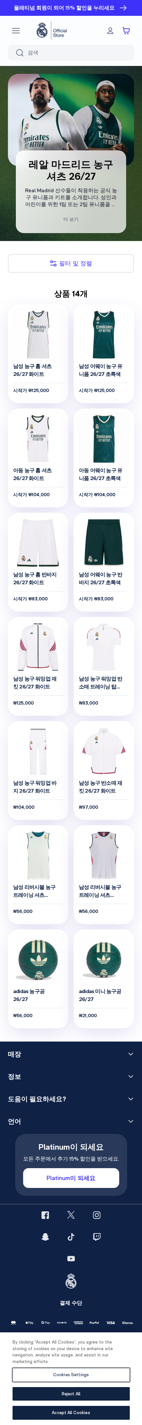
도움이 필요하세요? (37, 1099)
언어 (14, 1121)
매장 (14, 1054)
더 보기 (71, 219)
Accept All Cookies (71, 1412)
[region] (71, 1378)
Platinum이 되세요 (71, 1177)
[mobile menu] (16, 31)
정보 (14, 1076)
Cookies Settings (71, 1374)
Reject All (71, 1393)
